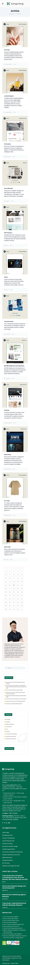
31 (9, 588)
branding (8, 719)
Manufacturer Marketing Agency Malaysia (14, 896)
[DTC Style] (15, 485)
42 (13, 595)
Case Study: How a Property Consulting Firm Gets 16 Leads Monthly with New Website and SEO (16, 687)
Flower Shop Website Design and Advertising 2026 (16, 696)
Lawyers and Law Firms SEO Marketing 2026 (15, 701)
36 (9, 592)
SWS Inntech (7, 454)
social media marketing (11, 734)
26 (9, 585)
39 (21, 592)
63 (17, 609)
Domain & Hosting (7, 843)
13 (17, 575)
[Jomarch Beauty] (15, 80)
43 (17, 595)
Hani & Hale (7, 547)
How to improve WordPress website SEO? (13, 924)
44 (21, 595)
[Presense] (15, 395)
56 (9, 606)
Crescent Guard (8, 321)
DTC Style (7, 501)
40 (5, 595)
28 (17, 585)
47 (13, 599)
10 (5, 575)
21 (9, 581)
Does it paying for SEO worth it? (11, 926)
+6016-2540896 (12, 813)
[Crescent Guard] (15, 306)
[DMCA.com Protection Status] (4, 943)
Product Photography (8, 838)
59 (21, 606)
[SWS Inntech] (15, 439)
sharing (7, 731)
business (8, 721)
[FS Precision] (15, 128)
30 (5, 588)
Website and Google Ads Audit (11, 866)
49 (21, 599)
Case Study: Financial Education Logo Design (16, 698)
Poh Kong (6, 50)
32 (13, 588)
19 (21, 578)
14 (21, 575)
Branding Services (7, 835)
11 (9, 575)
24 (21, 581)
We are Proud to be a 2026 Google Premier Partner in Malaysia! (15, 693)
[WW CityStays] (15, 217)
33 (17, 588)
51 (9, 602)
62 (13, 609)
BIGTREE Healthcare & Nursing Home (14, 366)
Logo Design (5, 832)
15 (5, 578)
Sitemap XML (6, 963)
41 (9, 595)
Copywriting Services (8, 841)
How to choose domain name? (11, 920)
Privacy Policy (14, 963)
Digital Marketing (7, 857)
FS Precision (7, 144)
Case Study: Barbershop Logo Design (14, 690)
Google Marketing (7, 860)
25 (5, 585)
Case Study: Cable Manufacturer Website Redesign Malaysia (14, 904)
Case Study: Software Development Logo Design (15, 683)
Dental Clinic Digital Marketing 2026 (14, 703)
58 (17, 606)
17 (13, 578)
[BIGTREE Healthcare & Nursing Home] (15, 350)
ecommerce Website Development (12, 852)
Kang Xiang (11, 13)
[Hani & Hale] (15, 531)
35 (5, 592)
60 (5, 609)
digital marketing (10, 724)
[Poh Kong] (15, 34)
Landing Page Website (8, 849)
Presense (6, 410)
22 (13, 581)
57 (13, 606)
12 (13, 575)
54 (21, 602)
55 (5, 606)
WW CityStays (8, 233)
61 (9, 609)
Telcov (6, 277)
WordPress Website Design (10, 846)
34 (21, 588)
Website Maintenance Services (11, 855)
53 (17, 602)
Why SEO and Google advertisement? (12, 928)
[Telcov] (15, 261)
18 (17, 578)
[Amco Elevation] (15, 173)
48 (17, 599)
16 (9, 578)
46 (9, 599)
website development (11, 736)
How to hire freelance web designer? (12, 934)
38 (17, 592)
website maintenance (11, 738)
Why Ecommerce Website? (10, 922)
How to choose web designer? (11, 916)
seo (7, 729)
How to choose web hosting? (10, 918)
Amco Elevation (8, 188)
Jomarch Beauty (9, 96)
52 (13, 602)
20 (5, 581)
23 (17, 581)
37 (13, 592)
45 (5, 599)
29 (21, 585)
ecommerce (9, 726)
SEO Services (6, 863)
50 (5, 602)
